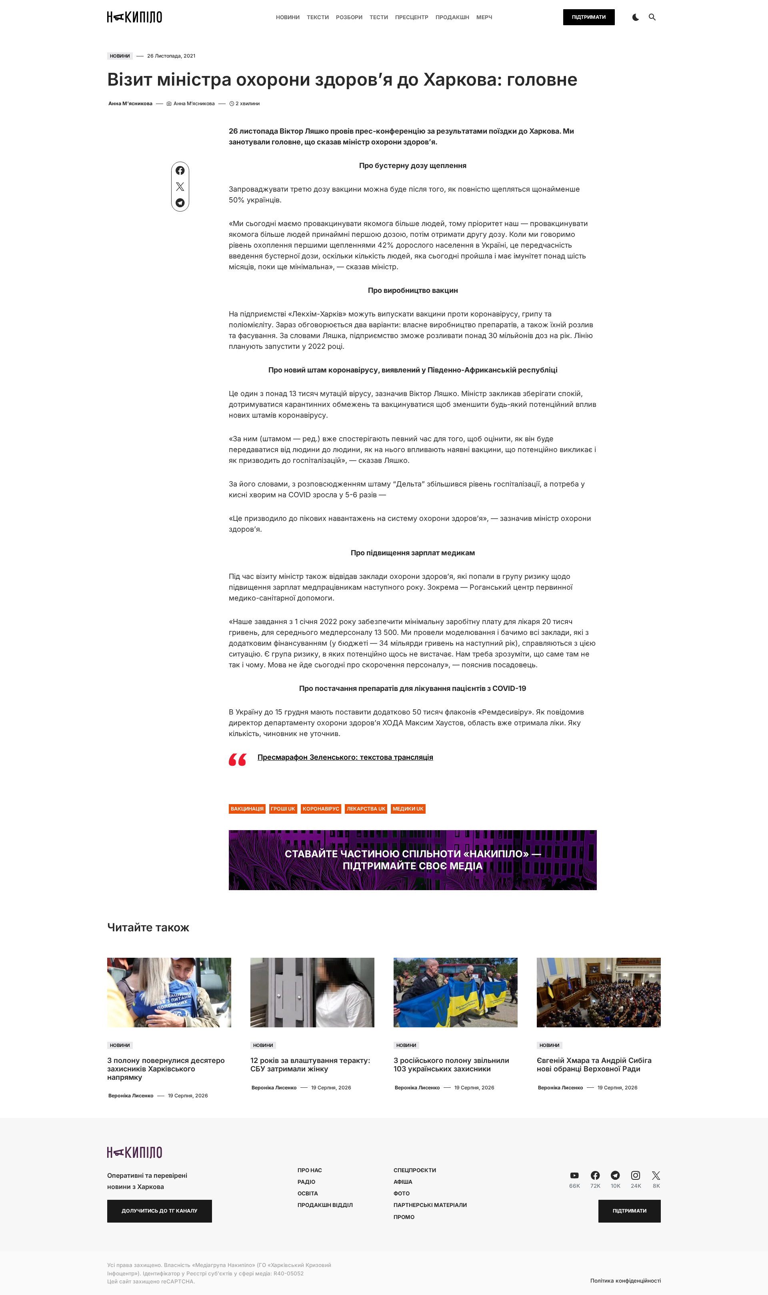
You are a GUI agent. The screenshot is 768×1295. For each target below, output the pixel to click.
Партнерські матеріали (430, 1205)
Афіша (403, 1182)
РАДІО (306, 1182)
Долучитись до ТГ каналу (160, 1211)
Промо (404, 1217)
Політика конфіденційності (625, 1281)
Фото (402, 1193)
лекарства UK (366, 809)
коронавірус (321, 809)
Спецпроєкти (415, 1170)
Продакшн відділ (325, 1205)
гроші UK (283, 809)
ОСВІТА (308, 1193)
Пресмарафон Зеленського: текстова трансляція (345, 757)
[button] (635, 17)
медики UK (408, 809)
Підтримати (589, 17)
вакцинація (247, 809)
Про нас (310, 1170)
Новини (120, 56)
